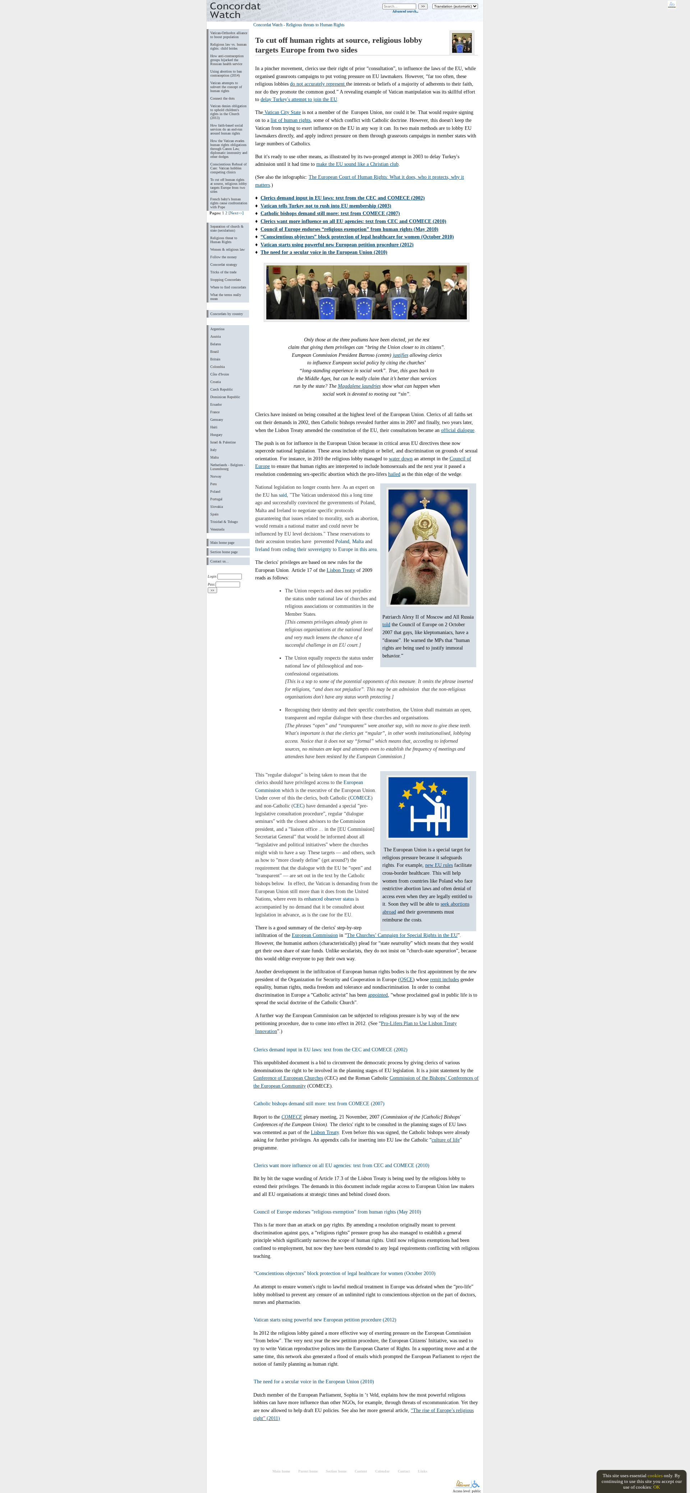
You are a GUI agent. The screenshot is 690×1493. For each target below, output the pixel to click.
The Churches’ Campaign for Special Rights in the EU (402, 935)
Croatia (215, 382)
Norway (215, 476)
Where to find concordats (228, 287)
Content (361, 1471)
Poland (215, 491)
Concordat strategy (223, 265)
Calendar (382, 1471)
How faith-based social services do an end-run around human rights (226, 129)
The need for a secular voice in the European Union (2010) (324, 252)
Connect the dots (222, 98)
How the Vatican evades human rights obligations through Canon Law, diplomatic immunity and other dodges (228, 149)
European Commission (315, 935)
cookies (655, 1475)
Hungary (216, 435)
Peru (213, 484)
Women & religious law (227, 249)
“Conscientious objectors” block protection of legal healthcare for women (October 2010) (357, 237)
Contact (404, 1471)
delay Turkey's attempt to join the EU (299, 99)
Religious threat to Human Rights (223, 240)
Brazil (214, 352)
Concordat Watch (267, 24)
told (386, 624)
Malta (214, 457)
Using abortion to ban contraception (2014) (226, 73)
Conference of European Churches (288, 1078)
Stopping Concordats (225, 280)
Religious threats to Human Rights (315, 24)
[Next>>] (236, 213)
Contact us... (219, 561)
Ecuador (216, 404)
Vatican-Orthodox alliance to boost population (228, 35)
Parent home (308, 1471)
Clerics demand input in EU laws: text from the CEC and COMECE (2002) (343, 198)
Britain (215, 359)
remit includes (444, 979)
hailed (394, 474)
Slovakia (216, 507)
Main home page (222, 543)
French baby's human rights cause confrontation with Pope (228, 203)
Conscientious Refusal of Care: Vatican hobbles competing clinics (228, 168)
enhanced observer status (329, 899)
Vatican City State (282, 112)
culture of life (446, 1140)
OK (656, 1487)
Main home (281, 1471)
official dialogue (457, 430)
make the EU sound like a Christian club (357, 164)
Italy (213, 450)
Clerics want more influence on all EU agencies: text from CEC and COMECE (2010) (353, 221)
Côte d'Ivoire (219, 374)
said (283, 495)
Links (422, 1471)
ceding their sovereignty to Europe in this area (329, 549)
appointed (378, 995)
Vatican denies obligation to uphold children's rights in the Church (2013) (228, 112)
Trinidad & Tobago (224, 522)
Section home (336, 1471)
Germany (216, 420)
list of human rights (290, 120)
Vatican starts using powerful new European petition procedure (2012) (337, 244)
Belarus (215, 344)
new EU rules (439, 865)
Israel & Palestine (223, 442)
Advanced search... (405, 11)
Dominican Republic (225, 397)
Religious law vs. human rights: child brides (228, 46)
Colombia (217, 367)
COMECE (360, 798)
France (215, 412)
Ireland (262, 549)
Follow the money (223, 257)
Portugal (216, 499)
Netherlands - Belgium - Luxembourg (227, 467)
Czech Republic (221, 389)
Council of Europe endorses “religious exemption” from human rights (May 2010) (349, 229)
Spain (214, 514)
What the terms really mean (225, 297)
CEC (298, 806)
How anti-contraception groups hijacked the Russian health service (227, 60)
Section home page (224, 552)
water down (401, 458)
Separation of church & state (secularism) (227, 228)
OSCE (406, 979)
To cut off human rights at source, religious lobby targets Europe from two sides (228, 186)
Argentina (217, 329)
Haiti (213, 427)
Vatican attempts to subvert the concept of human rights (226, 87)
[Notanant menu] (463, 1486)
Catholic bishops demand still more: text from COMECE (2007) (330, 213)
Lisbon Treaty (341, 570)
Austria (215, 336)
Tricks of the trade (223, 272)
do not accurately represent (318, 84)
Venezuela (217, 529)
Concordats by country (226, 314)
